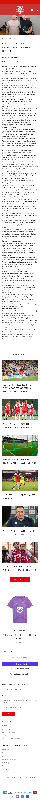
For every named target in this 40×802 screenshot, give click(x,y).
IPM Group (5, 763)
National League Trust (9, 759)
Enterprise (5, 750)
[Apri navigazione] (3, 9)
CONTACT (5, 726)
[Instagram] (11, 689)
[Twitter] (7, 689)
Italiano (30, 777)
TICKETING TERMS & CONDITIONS (13, 739)
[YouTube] (16, 689)
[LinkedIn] (20, 689)
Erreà (4, 753)
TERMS (4, 735)
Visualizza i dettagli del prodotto (20, 674)
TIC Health (5, 769)
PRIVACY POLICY (7, 729)
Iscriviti (8, 714)
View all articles (20, 579)
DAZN (4, 756)
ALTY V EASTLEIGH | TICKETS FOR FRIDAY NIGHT (20, 2)
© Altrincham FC (20, 782)
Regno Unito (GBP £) (13, 777)
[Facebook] (3, 689)
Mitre (4, 766)
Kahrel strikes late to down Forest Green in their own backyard (17, 388)
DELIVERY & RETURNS (9, 732)
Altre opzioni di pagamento (20, 668)
